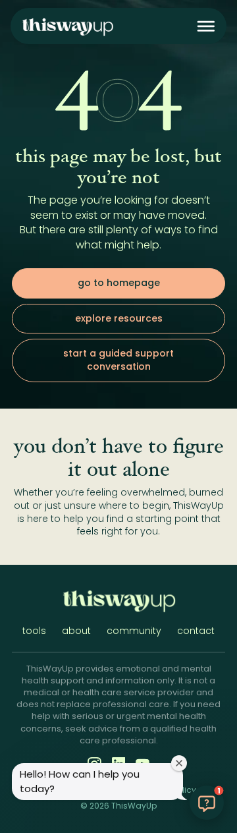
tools (34, 631)
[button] (206, 26)
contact (196, 631)
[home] (67, 26)
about (76, 631)
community (134, 631)
